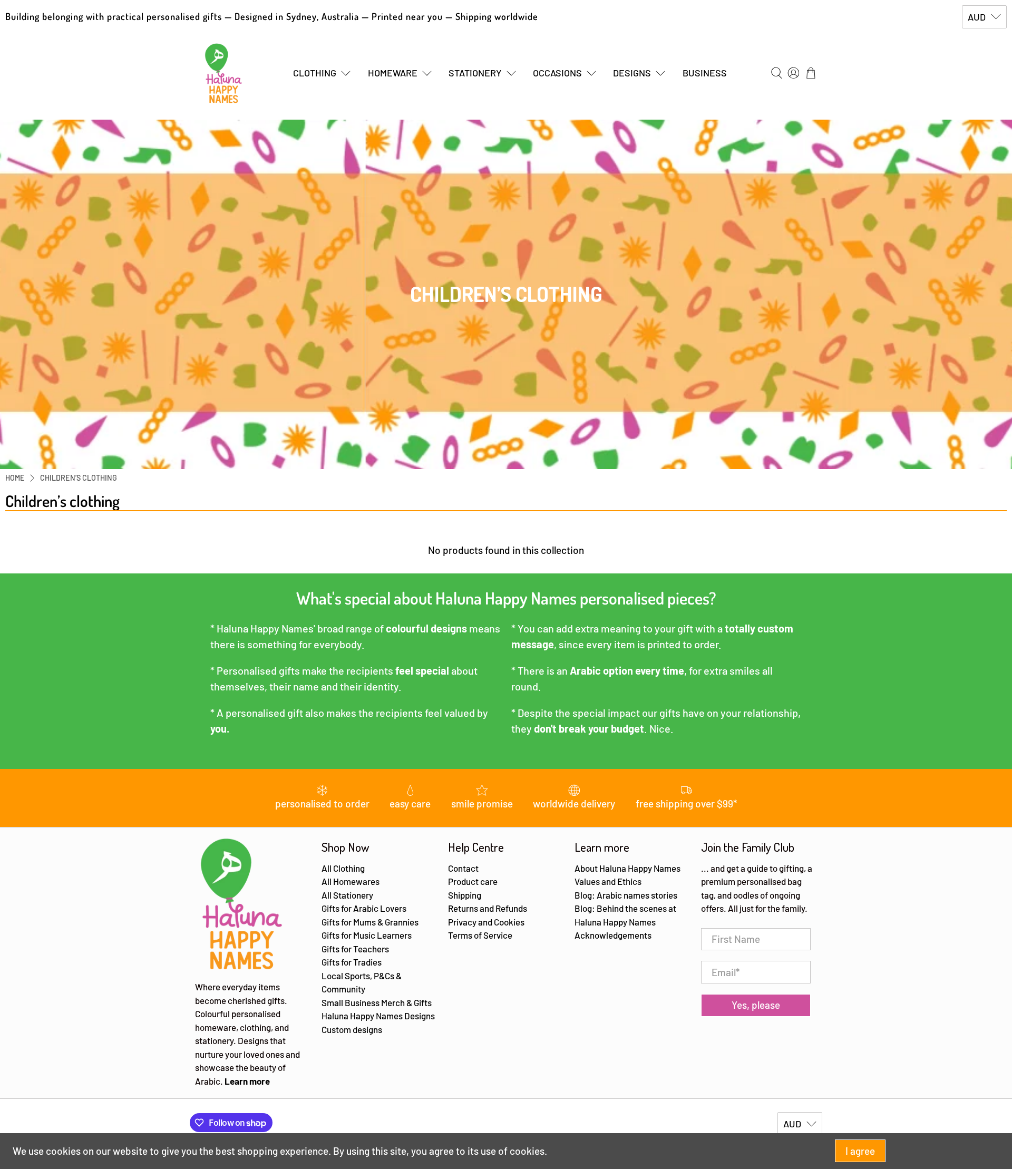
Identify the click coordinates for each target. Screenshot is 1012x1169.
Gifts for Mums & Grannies (370, 922)
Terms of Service (480, 935)
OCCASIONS (557, 73)
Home (15, 478)
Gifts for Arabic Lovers (364, 908)
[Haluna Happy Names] (223, 73)
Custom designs (352, 1029)
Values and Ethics (608, 881)
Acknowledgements (613, 935)
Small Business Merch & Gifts (377, 1002)
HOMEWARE (392, 73)
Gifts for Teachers (355, 948)
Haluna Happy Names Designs (378, 1015)
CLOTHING (314, 73)
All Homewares (351, 881)
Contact (463, 868)
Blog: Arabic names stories (626, 895)
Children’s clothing (78, 478)
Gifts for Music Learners (367, 935)
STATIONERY (475, 73)
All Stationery (347, 895)
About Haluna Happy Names (627, 868)
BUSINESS (705, 73)
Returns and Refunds (487, 908)
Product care (473, 881)
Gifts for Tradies (352, 962)
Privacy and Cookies (486, 922)
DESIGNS (632, 73)
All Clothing (343, 868)
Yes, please (756, 1005)
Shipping (464, 895)
